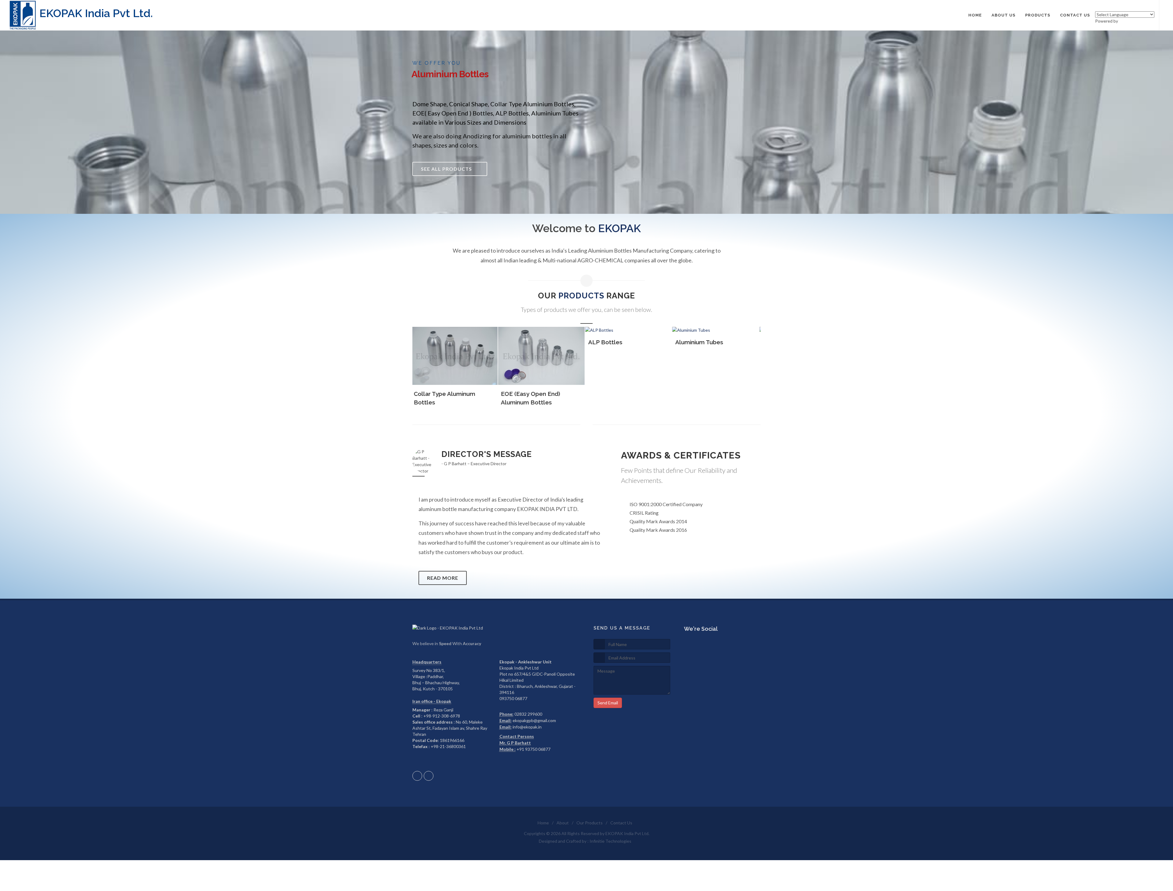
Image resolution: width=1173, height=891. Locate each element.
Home (543, 822)
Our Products (589, 822)
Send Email (607, 702)
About (563, 822)
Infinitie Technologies (610, 841)
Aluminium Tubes (542, 342)
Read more (442, 578)
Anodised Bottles (630, 342)
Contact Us (621, 822)
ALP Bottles (448, 342)
